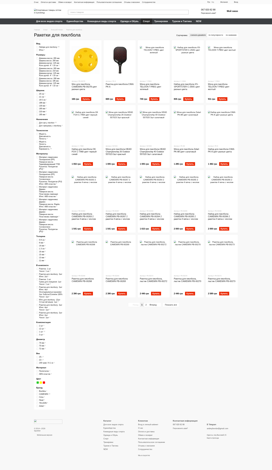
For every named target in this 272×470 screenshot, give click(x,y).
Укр (212, 2)
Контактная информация (84, 2)
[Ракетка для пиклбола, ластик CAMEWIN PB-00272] (154, 254)
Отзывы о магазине (132, 2)
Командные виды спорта (101, 21)
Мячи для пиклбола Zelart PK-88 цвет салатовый (186, 150)
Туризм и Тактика (182, 21)
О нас (36, 2)
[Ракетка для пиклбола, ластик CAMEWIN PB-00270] (188, 254)
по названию (231, 35)
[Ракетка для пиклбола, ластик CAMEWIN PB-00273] (222, 254)
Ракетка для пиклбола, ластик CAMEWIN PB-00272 (153, 279)
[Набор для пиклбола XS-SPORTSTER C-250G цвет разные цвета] (188, 60)
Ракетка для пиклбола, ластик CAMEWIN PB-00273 (221, 279)
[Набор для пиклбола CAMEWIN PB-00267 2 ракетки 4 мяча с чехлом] (119, 189)
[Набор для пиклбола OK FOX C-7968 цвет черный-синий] (85, 124)
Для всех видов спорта (49, 21)
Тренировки (161, 21)
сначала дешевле (198, 35)
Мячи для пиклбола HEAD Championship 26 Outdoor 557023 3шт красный (119, 151)
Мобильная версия (44, 435)
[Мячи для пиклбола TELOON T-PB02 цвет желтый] (222, 60)
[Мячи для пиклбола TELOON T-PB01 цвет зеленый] (154, 60)
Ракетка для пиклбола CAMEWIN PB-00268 (83, 279)
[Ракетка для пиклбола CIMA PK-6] (119, 60)
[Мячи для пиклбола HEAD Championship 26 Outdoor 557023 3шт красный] (119, 124)
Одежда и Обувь (129, 21)
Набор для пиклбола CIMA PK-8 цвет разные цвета (221, 150)
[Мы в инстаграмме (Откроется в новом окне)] (166, 2)
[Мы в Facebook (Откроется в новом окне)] (159, 2)
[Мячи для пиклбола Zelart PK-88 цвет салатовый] (188, 124)
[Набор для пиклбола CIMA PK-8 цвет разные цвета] (222, 124)
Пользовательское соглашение (109, 2)
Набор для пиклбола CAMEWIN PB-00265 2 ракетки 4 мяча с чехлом (186, 216)
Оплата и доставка (48, 2)
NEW (198, 21)
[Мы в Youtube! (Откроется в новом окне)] (163, 2)
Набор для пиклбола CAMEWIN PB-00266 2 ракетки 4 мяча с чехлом (220, 216)
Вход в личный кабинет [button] (148, 424)
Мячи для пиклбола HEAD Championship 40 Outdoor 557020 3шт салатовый (153, 151)
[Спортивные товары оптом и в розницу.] (48, 422)
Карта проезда (213, 438)
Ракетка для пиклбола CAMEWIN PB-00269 (117, 279)
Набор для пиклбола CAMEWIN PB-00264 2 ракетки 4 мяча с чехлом (152, 216)
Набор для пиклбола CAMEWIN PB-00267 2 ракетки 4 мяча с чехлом (118, 216)
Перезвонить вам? (208, 13)
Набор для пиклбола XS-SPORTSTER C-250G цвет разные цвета (187, 86)
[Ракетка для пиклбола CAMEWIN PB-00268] (85, 254)
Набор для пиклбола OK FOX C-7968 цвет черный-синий (84, 151)
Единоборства (75, 21)
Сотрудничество (148, 2)
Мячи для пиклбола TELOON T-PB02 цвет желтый (218, 86)
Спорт (146, 21)
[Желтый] (40, 382)
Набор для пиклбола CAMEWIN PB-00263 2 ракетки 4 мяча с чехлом (84, 216)
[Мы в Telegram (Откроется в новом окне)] (169, 2)
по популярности (216, 35)
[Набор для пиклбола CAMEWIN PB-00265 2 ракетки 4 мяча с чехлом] (188, 189)
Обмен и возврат (65, 2)
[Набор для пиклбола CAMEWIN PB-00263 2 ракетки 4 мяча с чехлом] (85, 189)
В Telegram (211, 424)
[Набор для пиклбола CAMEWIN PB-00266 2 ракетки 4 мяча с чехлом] (222, 189)
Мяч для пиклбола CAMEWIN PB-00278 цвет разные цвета (84, 86)
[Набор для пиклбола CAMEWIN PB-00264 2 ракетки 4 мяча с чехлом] (154, 189)
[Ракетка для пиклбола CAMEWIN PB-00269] (119, 254)
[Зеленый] (37, 382)
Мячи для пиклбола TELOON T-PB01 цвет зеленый (150, 86)
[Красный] (43, 382)
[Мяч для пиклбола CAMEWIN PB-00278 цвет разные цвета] (85, 60)
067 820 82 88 (208, 9)
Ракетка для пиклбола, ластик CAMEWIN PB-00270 (187, 279)
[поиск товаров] (186, 12)
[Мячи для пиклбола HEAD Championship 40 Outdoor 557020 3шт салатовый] (154, 124)
